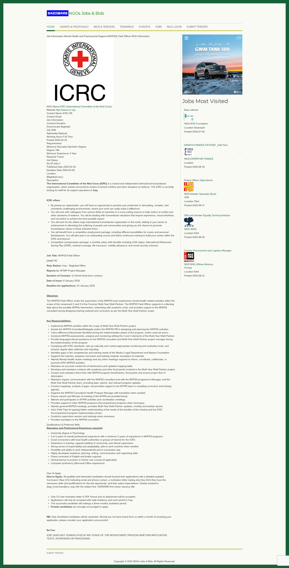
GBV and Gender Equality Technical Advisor (207, 215)
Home (51, 26)
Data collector (191, 110)
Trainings (127, 26)
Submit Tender (197, 26)
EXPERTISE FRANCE (201, 158)
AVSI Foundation (199, 123)
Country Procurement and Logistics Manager (207, 250)
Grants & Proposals (74, 26)
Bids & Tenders (104, 26)
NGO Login (174, 26)
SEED (193, 229)
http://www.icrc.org (65, 110)
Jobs (158, 26)
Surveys (144, 26)
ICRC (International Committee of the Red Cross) (86, 106)
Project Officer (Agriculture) (198, 180)
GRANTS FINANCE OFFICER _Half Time (206, 145)
